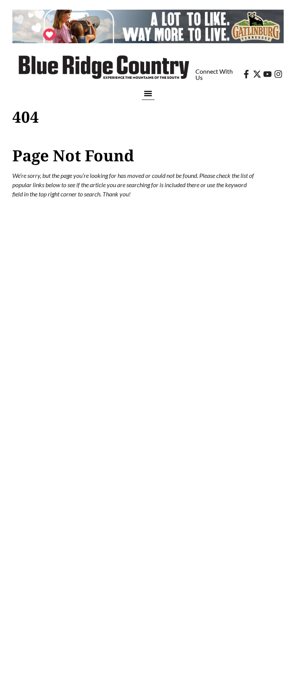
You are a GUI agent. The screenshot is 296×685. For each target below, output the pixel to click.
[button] (148, 93)
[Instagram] (278, 74)
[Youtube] (267, 74)
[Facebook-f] (246, 74)
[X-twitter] (257, 74)
